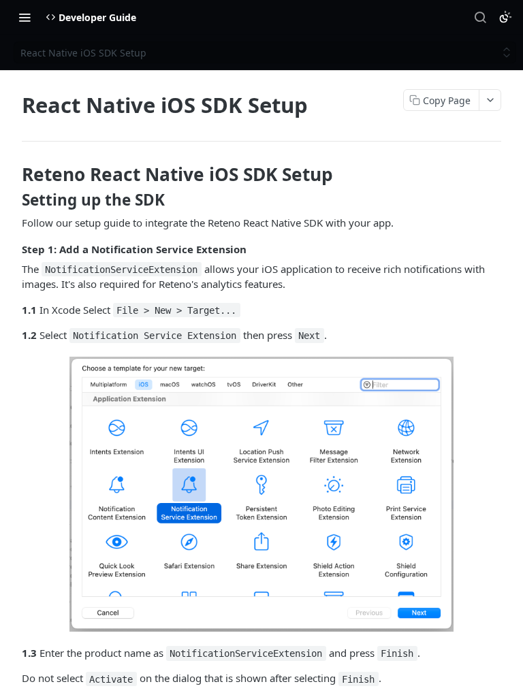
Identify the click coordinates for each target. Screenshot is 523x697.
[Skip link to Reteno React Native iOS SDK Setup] (12, 174)
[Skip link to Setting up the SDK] (12, 200)
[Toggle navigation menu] (24, 17)
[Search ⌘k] (480, 17)
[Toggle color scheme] (505, 17)
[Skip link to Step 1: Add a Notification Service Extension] (12, 249)
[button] (261, 494)
